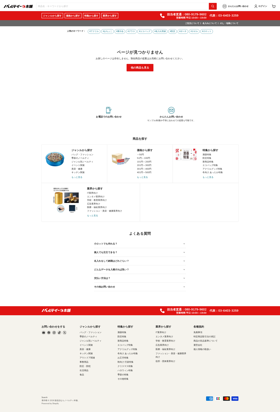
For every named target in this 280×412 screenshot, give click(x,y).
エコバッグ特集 (210, 165)
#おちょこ (107, 31)
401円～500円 (144, 172)
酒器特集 (207, 154)
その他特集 (123, 378)
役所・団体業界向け (165, 361)
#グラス (131, 31)
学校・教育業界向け (97, 200)
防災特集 (207, 158)
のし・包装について (229, 23)
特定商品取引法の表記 (204, 336)
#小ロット (206, 31)
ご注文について (192, 23)
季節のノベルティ (80, 158)
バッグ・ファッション (82, 154)
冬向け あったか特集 (213, 172)
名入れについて (210, 23)
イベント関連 (78, 165)
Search (44, 397)
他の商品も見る (140, 67)
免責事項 (198, 332)
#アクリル (94, 31)
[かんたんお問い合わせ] (171, 114)
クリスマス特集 (125, 366)
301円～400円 (144, 168)
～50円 (140, 154)
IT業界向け (92, 192)
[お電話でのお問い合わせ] (108, 114)
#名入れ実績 (160, 31)
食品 (82, 374)
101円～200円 (144, 161)
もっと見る (76, 177)
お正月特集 (123, 357)
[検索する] (213, 6)
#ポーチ (183, 31)
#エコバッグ (144, 31)
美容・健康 (76, 168)
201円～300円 (144, 165)
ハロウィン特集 (125, 370)
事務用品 (84, 361)
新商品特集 (208, 161)
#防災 (172, 31)
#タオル (194, 31)
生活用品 (84, 370)
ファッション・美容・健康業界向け (104, 210)
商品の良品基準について (206, 340)
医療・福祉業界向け (97, 207)
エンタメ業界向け (96, 196)
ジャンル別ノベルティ (82, 161)
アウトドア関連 (87, 357)
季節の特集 (123, 374)
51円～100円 (143, 158)
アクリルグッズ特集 (212, 168)
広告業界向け (93, 203)
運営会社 (198, 345)
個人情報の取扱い (202, 349)
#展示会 (120, 31)
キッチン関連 (78, 172)
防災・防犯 (85, 366)
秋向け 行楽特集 (125, 361)
